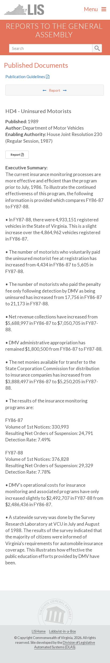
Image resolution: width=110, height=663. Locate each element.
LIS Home (39, 631)
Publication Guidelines (25, 76)
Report (16, 155)
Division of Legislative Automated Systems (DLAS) (64, 644)
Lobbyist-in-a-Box (62, 631)
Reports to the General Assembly (54, 30)
